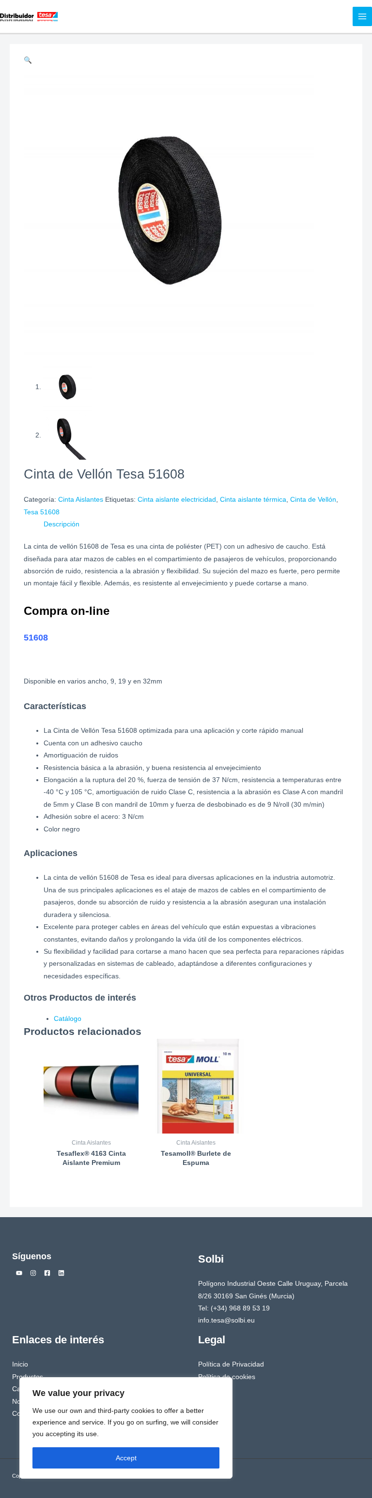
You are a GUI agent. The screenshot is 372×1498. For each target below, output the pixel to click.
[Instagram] (33, 1273)
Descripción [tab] (61, 524)
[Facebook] (47, 1273)
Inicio (20, 1364)
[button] (28, 60)
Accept (126, 1458)
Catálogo (67, 1018)
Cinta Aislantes (80, 499)
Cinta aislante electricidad (177, 499)
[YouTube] (19, 1273)
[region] (125, 1428)
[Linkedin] (61, 1273)
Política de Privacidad (231, 1364)
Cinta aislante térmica (253, 499)
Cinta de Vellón (313, 499)
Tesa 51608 (42, 512)
